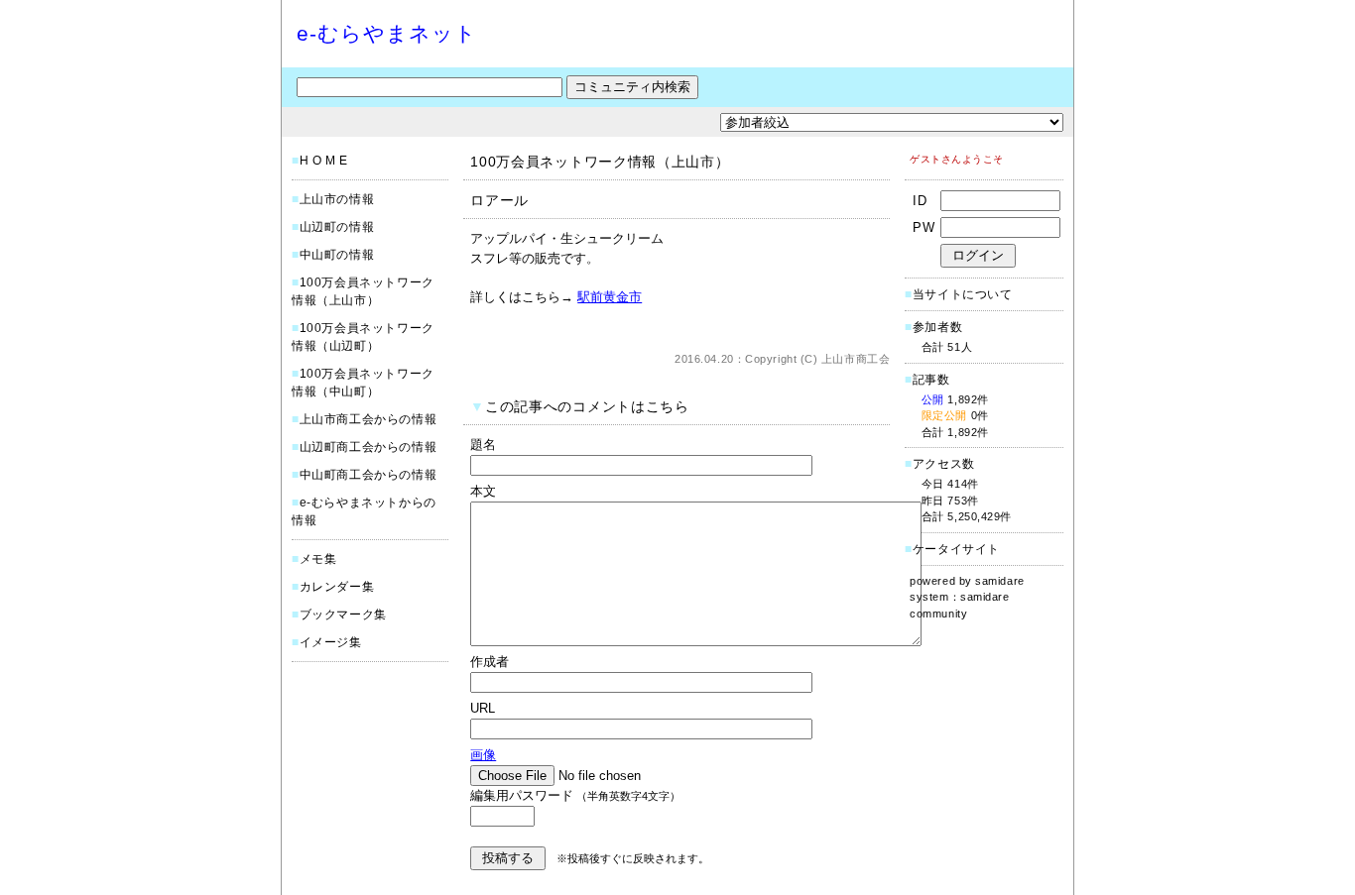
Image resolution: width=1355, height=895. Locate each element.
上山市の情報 (337, 199)
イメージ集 (331, 642)
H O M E (324, 161)
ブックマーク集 (343, 614)
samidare (999, 581)
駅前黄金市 (609, 296)
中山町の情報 (337, 255)
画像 (483, 754)
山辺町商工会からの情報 (368, 447)
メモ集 (318, 559)
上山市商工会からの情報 (368, 419)
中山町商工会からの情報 (368, 475)
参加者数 (933, 327)
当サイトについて (963, 294)
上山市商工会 (855, 359)
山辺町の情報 (337, 227)
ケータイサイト (956, 549)
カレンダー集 (337, 587)
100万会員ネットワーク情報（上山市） (599, 161)
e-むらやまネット (387, 33)
